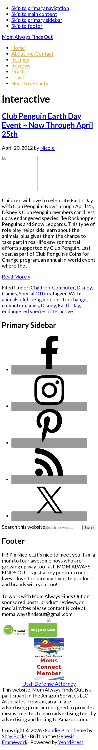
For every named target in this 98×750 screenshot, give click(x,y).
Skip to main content (34, 14)
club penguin (34, 299)
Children (40, 287)
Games (9, 293)
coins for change (68, 299)
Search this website (23, 527)
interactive (60, 311)
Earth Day (69, 305)
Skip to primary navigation (40, 8)
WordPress (70, 742)
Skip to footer (27, 26)
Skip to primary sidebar (36, 20)
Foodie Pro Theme (65, 730)
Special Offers (35, 293)
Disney (84, 287)
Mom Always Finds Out (27, 37)
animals (10, 299)
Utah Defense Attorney (49, 684)
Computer (63, 287)
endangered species (24, 311)
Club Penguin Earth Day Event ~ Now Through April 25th (47, 125)
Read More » (16, 276)
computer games (20, 305)
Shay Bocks (14, 736)
